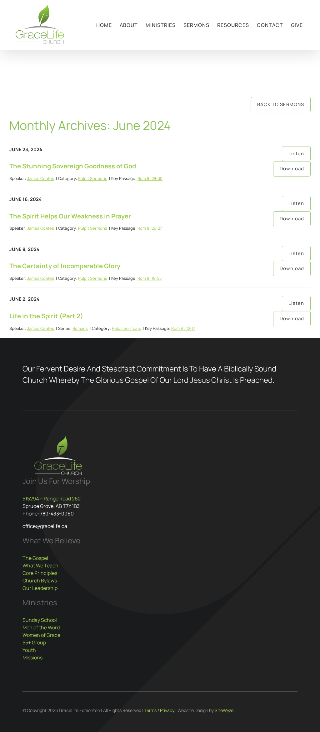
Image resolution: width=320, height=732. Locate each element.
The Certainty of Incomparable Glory (64, 266)
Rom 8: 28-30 (150, 178)
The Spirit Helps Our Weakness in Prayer (70, 216)
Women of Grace (41, 635)
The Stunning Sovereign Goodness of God (72, 166)
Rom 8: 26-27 (150, 228)
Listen (296, 153)
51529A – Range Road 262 (51, 498)
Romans (80, 328)
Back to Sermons (280, 104)
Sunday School (39, 620)
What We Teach (40, 565)
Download (292, 168)
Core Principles (39, 573)
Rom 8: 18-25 (150, 278)
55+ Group (34, 642)
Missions (32, 657)
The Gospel (35, 558)
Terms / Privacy (159, 710)
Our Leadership (40, 588)
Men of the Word (41, 627)
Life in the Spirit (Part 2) (46, 316)
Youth (29, 650)
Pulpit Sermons (92, 178)
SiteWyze (224, 710)
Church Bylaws (39, 580)
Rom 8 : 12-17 (183, 328)
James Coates (40, 178)
